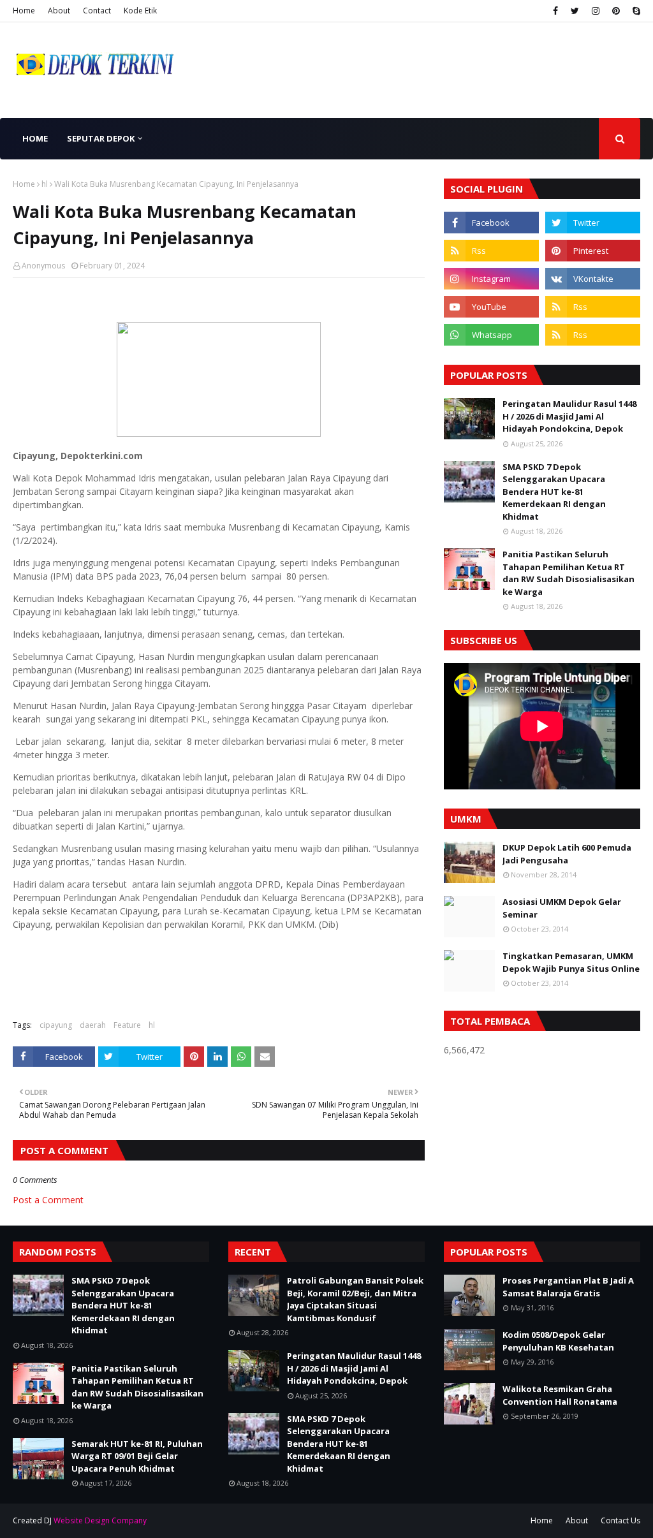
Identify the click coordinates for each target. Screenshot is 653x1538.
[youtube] (491, 307)
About (59, 10)
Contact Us (620, 1520)
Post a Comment (48, 1200)
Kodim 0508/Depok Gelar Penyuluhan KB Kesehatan (558, 1341)
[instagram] (596, 11)
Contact (97, 10)
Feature (127, 1025)
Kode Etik (140, 10)
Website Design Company (100, 1520)
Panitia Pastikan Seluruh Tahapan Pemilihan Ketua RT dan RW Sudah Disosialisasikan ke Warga (569, 572)
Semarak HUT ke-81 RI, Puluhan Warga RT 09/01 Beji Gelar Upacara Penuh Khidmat (137, 1456)
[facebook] (555, 11)
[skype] (634, 11)
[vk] (592, 278)
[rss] (491, 250)
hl (44, 184)
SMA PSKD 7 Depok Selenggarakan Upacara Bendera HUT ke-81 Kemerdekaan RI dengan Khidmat (554, 491)
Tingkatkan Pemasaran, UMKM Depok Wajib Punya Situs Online (571, 962)
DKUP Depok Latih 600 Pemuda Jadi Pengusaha (567, 854)
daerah (93, 1025)
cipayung (56, 1025)
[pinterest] (616, 11)
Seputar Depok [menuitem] (101, 138)
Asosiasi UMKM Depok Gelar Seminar (562, 908)
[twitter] (575, 11)
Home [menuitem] (35, 138)
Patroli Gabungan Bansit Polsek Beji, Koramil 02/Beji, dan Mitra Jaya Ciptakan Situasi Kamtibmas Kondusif (355, 1299)
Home (24, 10)
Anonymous (43, 265)
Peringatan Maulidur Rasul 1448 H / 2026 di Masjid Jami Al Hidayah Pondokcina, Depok (569, 416)
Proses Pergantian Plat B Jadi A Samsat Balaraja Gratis (568, 1287)
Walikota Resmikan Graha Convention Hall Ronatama (560, 1395)
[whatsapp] (491, 335)
